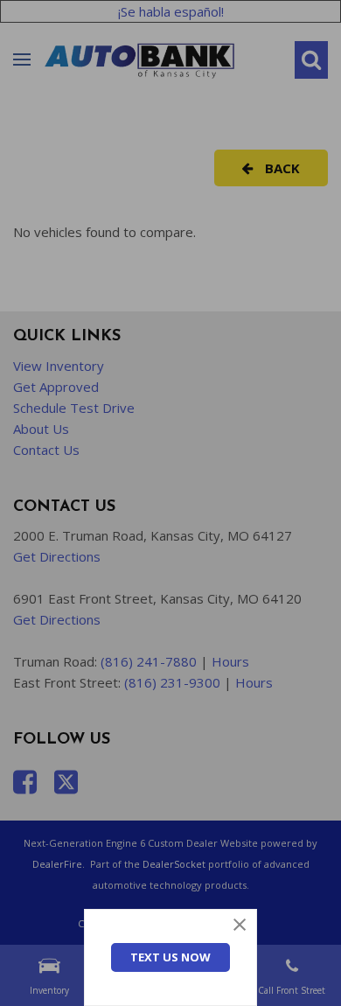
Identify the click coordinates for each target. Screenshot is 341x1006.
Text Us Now (170, 957)
